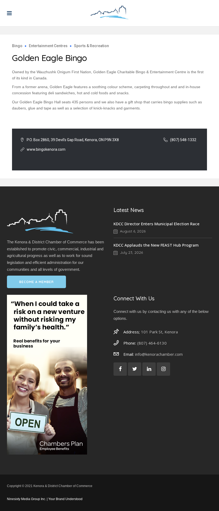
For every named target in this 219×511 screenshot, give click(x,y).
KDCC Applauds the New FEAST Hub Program (156, 245)
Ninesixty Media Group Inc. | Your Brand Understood (45, 499)
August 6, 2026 (132, 231)
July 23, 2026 (131, 252)
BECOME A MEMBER (36, 282)
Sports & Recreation (91, 46)
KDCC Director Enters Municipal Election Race (157, 223)
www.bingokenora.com (46, 149)
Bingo (17, 46)
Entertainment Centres (48, 46)
